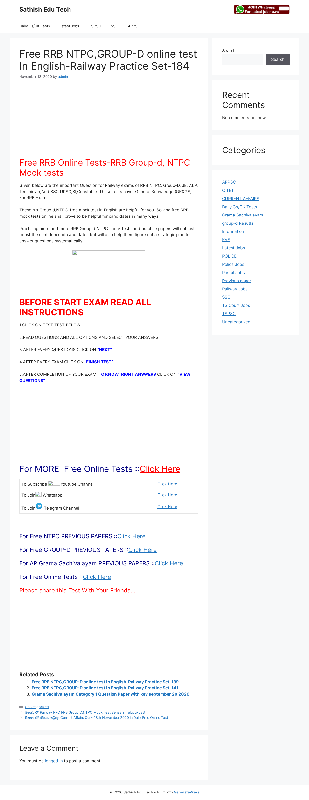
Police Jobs (233, 264)
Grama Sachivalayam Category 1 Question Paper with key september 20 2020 (111, 694)
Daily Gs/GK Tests (34, 26)
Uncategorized (37, 707)
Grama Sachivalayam (242, 215)
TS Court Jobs (236, 305)
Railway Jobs (235, 289)
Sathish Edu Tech (45, 9)
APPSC (134, 26)
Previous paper (236, 280)
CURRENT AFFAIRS (240, 198)
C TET (228, 190)
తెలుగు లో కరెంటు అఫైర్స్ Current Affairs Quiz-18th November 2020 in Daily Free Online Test (96, 717)
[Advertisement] (108, 121)
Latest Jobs (69, 26)
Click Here (160, 469)
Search (229, 50)
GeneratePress (187, 792)
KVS (226, 239)
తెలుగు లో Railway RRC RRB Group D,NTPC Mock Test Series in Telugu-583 (85, 712)
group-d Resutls (237, 223)
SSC (114, 26)
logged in (54, 760)
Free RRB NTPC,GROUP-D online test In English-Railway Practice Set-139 (105, 681)
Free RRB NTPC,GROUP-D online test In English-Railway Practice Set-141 (105, 687)
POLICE (229, 256)
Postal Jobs (233, 272)
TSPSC (95, 26)
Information (233, 231)
